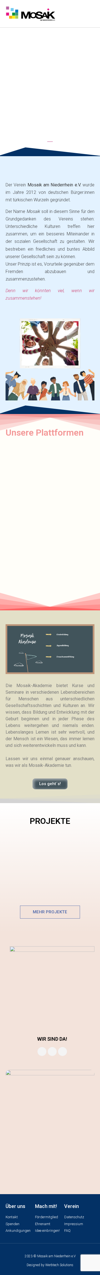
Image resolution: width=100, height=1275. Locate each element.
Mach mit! (46, 1206)
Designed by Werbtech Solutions (50, 1265)
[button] (89, 13)
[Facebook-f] (42, 1051)
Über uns (15, 1206)
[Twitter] (62, 1051)
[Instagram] (52, 1051)
